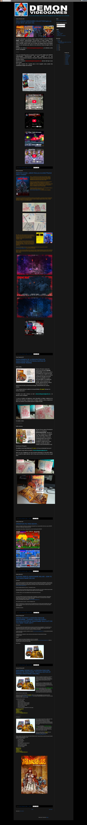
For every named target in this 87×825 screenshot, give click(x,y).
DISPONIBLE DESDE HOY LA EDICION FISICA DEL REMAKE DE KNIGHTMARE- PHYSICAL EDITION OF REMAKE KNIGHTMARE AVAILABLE (33, 672)
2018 (58, 44)
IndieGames (67, 57)
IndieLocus (66, 54)
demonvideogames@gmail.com (21, 585)
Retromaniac (67, 64)
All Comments (60, 26)
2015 (58, 47)
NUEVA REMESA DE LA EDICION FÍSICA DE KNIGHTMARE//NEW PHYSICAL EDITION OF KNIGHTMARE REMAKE (31, 361)
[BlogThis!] (35, 167)
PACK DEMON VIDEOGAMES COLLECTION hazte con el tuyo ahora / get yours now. (33, 22)
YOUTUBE (58, 32)
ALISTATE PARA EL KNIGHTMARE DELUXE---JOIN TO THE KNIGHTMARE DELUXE (34, 577)
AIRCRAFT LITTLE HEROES (61, 35)
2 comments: (30, 571)
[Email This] (34, 167)
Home (32, 809)
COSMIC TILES (59, 34)
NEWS (58, 31)
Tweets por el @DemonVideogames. (61, 20)
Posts (58, 24)
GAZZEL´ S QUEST (60, 33)
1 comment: (30, 518)
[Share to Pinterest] (38, 167)
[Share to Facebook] (37, 167)
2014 (58, 48)
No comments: (30, 167)
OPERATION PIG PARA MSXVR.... (27, 524)
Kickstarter (66, 58)
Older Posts (50, 809)
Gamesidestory (67, 56)
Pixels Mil (66, 59)
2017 (58, 46)
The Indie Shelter (67, 55)
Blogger (47, 817)
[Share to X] (36, 167)
